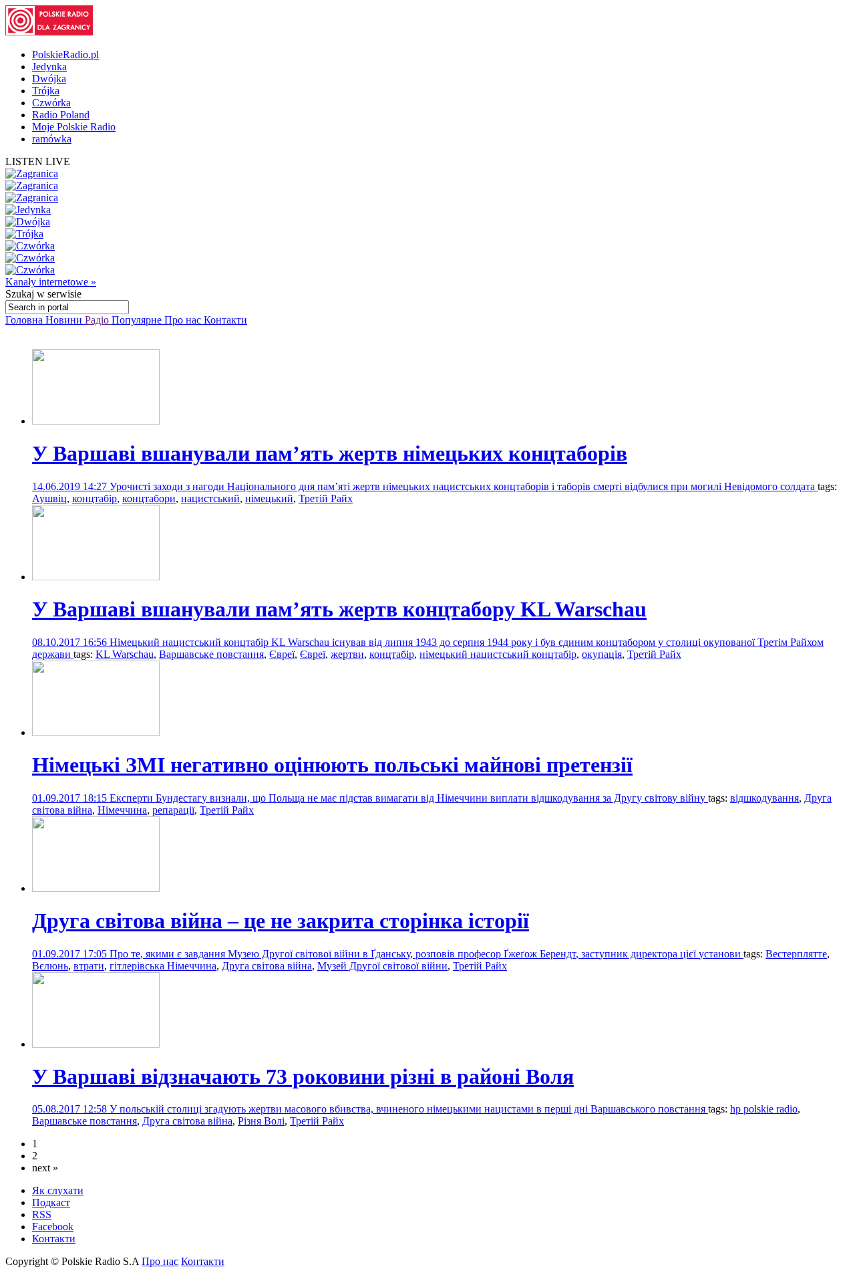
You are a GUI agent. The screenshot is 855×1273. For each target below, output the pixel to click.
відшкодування (764, 798)
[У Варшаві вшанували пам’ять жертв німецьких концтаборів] (96, 421)
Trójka (45, 90)
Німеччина (122, 810)
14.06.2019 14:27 (71, 486)
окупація (602, 654)
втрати (88, 965)
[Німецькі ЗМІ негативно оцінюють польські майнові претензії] (96, 732)
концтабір (94, 498)
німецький (269, 498)
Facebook (52, 1226)
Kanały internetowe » (50, 281)
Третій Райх (326, 498)
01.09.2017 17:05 (71, 953)
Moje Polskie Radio (74, 126)
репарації (173, 810)
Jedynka (49, 66)
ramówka (51, 138)
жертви (347, 654)
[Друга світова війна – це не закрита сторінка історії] (96, 888)
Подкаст (51, 1202)
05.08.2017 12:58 (71, 1109)
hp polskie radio (764, 1109)
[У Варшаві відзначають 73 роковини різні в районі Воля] (96, 1044)
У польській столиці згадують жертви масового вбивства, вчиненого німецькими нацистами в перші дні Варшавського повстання (409, 1109)
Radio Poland (61, 114)
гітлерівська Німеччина (163, 965)
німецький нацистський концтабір (497, 654)
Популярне (138, 320)
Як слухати (57, 1190)
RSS (41, 1214)
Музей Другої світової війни (382, 965)
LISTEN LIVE (37, 161)
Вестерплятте (796, 953)
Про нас (184, 320)
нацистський (210, 498)
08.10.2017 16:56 (71, 642)
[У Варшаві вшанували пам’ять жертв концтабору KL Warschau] (96, 576)
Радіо (98, 320)
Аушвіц (49, 498)
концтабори (149, 498)
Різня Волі (261, 1121)
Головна (25, 320)
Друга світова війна (267, 965)
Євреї (282, 654)
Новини (65, 320)
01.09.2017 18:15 (71, 798)
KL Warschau (125, 654)
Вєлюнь (50, 965)
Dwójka (49, 78)
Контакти (225, 320)
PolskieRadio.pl (65, 54)
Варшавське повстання (211, 654)
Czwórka (51, 102)
